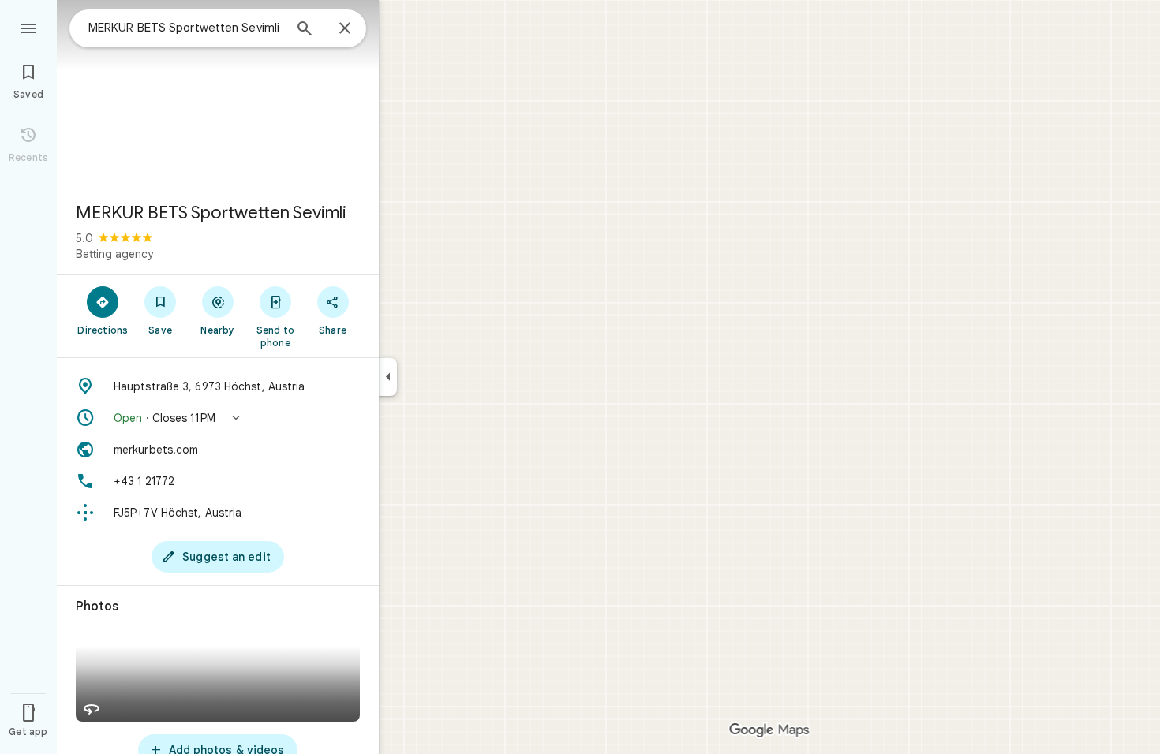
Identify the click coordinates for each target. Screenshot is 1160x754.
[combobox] (185, 27)
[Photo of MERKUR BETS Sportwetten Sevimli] (218, 94)
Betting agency (114, 254)
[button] (218, 418)
